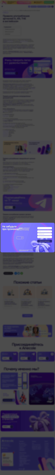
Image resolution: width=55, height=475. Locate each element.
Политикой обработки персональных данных (26, 250)
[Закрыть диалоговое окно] (53, 2)
